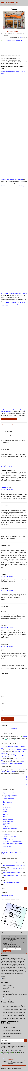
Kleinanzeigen (6, 823)
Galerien (5, 811)
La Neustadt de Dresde (10, 797)
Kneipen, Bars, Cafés (8, 819)
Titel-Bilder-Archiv (7, 846)
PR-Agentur (6, 988)
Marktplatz (5, 826)
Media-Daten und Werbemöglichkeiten (12, 841)
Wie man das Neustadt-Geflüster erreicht (13, 843)
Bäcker (4, 804)
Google (20, 37)
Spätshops (5, 814)
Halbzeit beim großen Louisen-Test (11, 875)
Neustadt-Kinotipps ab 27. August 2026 (17, 749)
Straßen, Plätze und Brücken (10, 828)
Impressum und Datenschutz (10, 836)
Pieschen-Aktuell (11, 996)
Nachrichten (19, 33)
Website (3, 711)
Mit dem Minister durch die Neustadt (17, 427)
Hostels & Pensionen (8, 818)
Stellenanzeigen (7, 824)
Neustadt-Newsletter (8, 821)
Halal (10, 418)
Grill (7, 418)
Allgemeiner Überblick (8, 793)
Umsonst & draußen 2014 (8, 425)
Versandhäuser (6, 991)
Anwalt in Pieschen (7, 985)
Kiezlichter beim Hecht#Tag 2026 (11, 862)
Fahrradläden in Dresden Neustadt (11, 806)
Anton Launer (11, 33)
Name (2, 696)
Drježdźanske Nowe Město (10, 795)
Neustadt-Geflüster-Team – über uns (12, 839)
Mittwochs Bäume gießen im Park (11, 882)
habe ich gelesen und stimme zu (12, 946)
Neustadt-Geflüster (9, 2)
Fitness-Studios (7, 807)
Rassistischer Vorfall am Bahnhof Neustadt (13, 879)
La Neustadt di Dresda (9, 798)
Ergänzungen (4, 673)
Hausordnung (6, 834)
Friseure (5, 809)
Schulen (5, 812)
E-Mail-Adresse (5, 703)
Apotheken (5, 801)
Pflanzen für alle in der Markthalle (11, 872)
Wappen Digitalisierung (8, 987)
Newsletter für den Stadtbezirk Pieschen (12, 990)
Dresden (3, 418)
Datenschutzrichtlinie (7, 940)
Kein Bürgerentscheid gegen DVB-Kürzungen (14, 865)
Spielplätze (5, 816)
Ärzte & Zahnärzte (7, 802)
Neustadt (15, 418)
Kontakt (4, 838)
